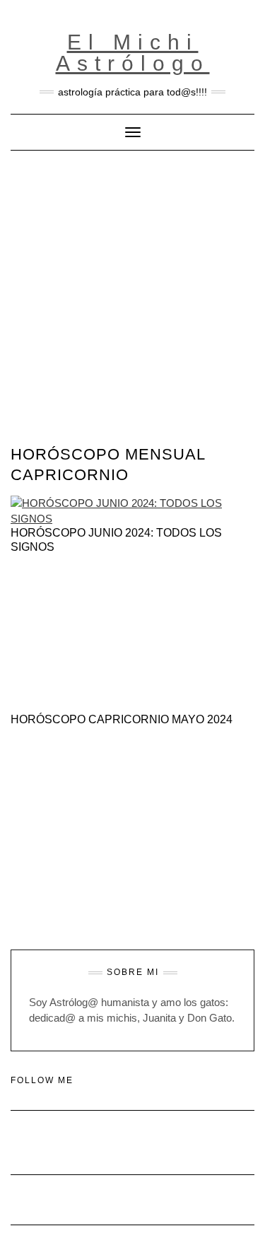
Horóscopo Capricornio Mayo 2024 (121, 719)
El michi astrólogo (133, 52)
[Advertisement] (132, 290)
